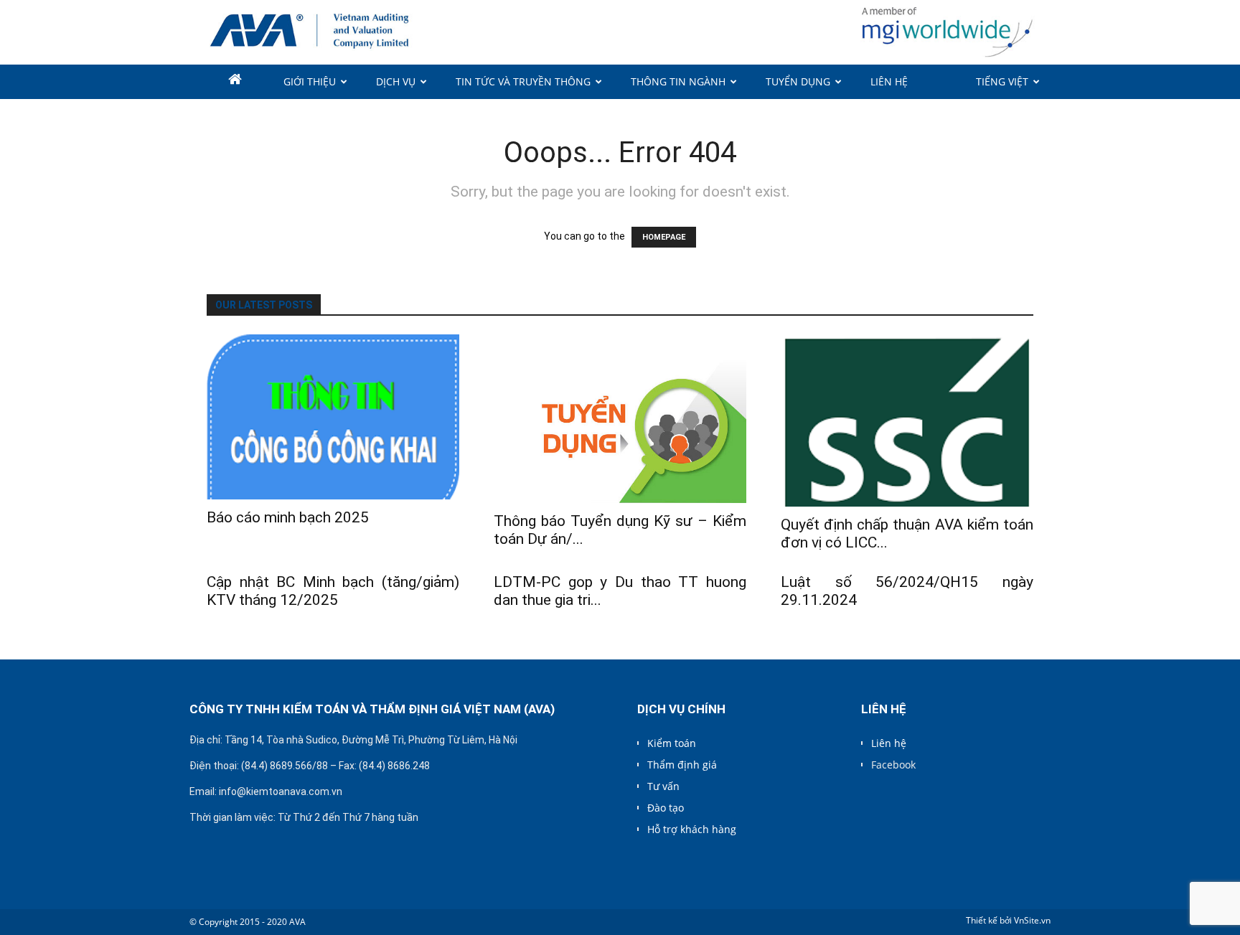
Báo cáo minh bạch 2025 (288, 517)
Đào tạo (665, 807)
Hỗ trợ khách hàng (691, 829)
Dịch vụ (395, 81)
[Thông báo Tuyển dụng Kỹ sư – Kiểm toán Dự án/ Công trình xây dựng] (620, 418)
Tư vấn (663, 786)
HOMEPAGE (663, 237)
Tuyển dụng (798, 81)
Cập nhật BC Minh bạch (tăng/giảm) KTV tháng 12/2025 (333, 591)
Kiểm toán (671, 743)
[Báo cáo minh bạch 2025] (333, 416)
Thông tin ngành (678, 81)
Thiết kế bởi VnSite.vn (1008, 920)
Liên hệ (889, 81)
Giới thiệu (309, 81)
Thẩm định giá (682, 764)
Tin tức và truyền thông (523, 81)
